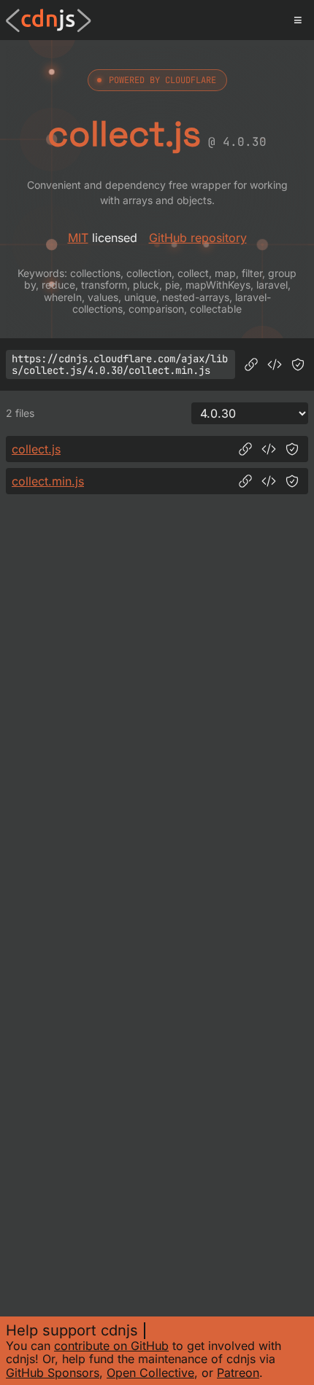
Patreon (238, 1372)
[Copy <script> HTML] (274, 364)
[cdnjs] (48, 20)
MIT (78, 237)
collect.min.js (48, 481)
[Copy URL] (251, 364)
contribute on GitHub (111, 1345)
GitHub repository (198, 237)
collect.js (36, 449)
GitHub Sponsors (52, 1372)
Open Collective (150, 1372)
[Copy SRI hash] (298, 364)
